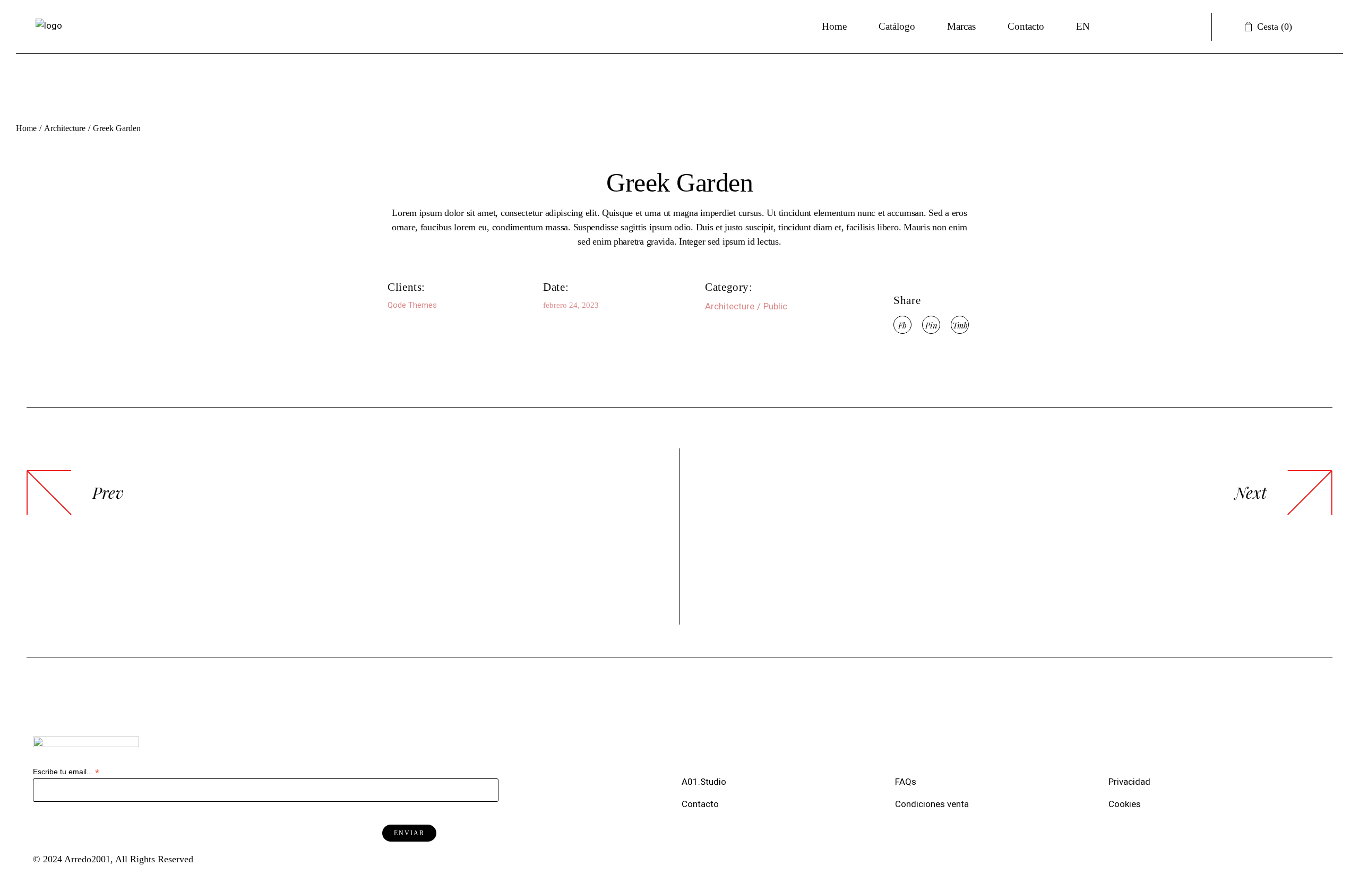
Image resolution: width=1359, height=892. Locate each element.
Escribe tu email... (66, 772)
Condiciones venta (933, 804)
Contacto (700, 804)
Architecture (729, 306)
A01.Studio (705, 781)
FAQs (908, 781)
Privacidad (1131, 781)
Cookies (1125, 804)
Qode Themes (412, 305)
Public (775, 306)
